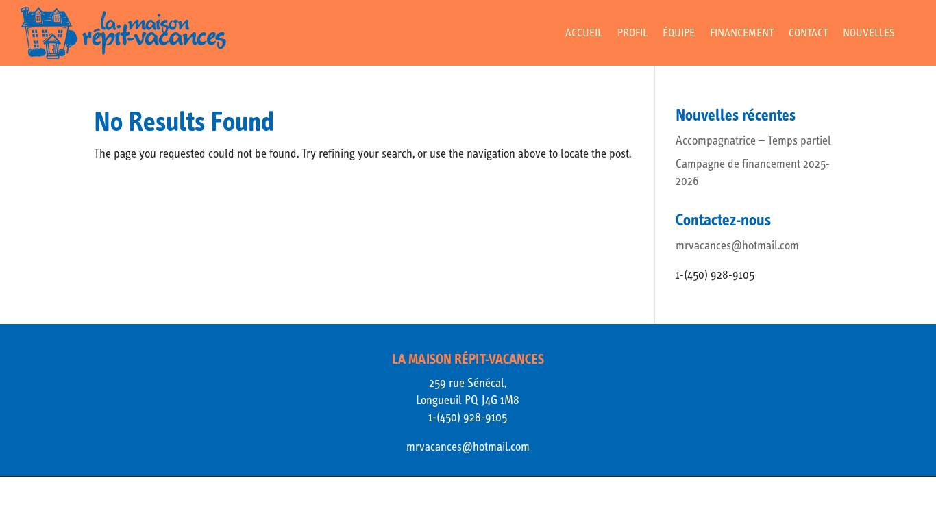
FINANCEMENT (742, 33)
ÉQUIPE (679, 33)
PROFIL (632, 33)
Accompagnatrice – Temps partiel (753, 141)
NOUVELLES (869, 33)
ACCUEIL (583, 33)
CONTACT (808, 33)
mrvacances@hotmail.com (737, 245)
